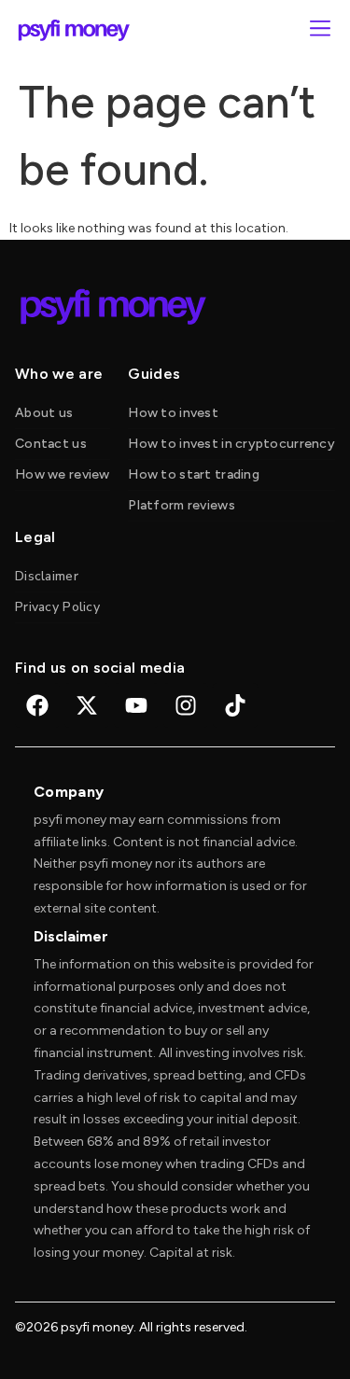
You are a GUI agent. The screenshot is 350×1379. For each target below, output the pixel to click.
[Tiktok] (235, 705)
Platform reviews (181, 505)
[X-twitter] (86, 705)
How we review (62, 474)
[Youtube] (136, 705)
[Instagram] (185, 705)
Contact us (51, 444)
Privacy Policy (57, 607)
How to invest (173, 413)
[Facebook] (37, 705)
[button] (319, 30)
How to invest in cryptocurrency (231, 444)
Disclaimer (46, 576)
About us (44, 413)
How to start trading (193, 474)
